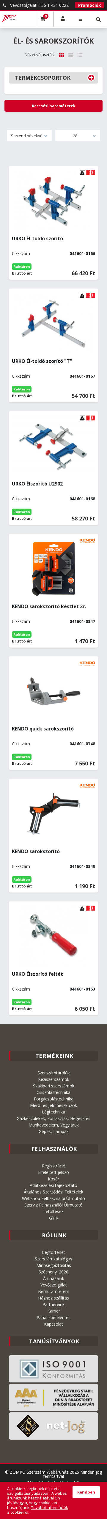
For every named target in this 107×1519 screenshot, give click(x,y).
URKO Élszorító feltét (37, 974)
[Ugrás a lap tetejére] (98, 1468)
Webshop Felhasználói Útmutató (53, 1198)
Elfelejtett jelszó (53, 1172)
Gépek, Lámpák (54, 1131)
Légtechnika (53, 1112)
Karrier (53, 1311)
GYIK (53, 1218)
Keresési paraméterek (53, 105)
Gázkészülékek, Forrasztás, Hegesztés (53, 1118)
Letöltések (53, 1211)
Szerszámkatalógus (53, 1259)
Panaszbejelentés (53, 1317)
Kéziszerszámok (53, 1079)
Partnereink (53, 1304)
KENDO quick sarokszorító (43, 728)
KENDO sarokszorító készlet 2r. (49, 606)
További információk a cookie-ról (37, 1510)
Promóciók (89, 5)
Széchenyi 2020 (53, 1272)
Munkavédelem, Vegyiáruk (54, 1125)
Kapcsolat (53, 1324)
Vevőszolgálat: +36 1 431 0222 (39, 5)
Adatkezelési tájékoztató (53, 1185)
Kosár (53, 1179)
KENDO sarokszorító (36, 851)
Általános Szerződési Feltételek (53, 1192)
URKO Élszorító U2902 (37, 483)
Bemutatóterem (53, 1291)
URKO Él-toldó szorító (37, 238)
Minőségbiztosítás (53, 1265)
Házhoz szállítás (53, 1298)
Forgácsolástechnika (53, 1099)
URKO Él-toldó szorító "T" (42, 361)
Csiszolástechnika (53, 1092)
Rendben (86, 1492)
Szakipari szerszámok (53, 1086)
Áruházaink (53, 1278)
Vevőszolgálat (53, 1285)
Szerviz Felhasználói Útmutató (53, 1205)
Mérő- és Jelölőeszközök (53, 1105)
